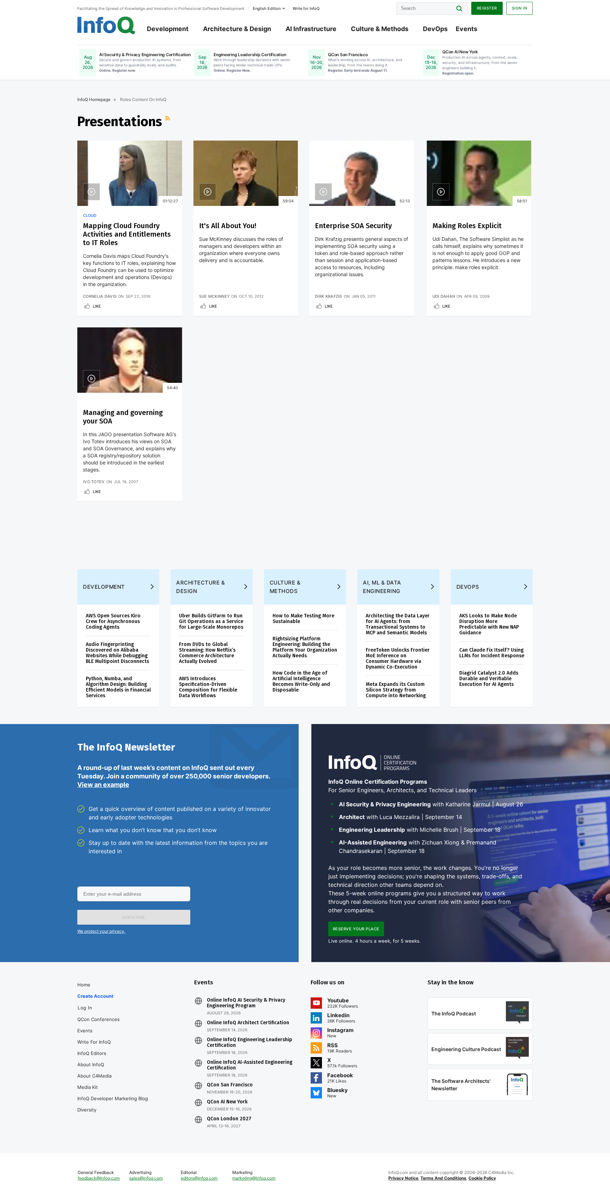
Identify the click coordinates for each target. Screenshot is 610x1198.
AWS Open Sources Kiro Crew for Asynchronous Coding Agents (113, 621)
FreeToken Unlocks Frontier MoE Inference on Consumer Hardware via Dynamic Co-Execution (398, 658)
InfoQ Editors (91, 1053)
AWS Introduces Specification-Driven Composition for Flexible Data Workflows (208, 687)
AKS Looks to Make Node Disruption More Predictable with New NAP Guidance (489, 624)
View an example (103, 784)
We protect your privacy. (101, 931)
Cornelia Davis (99, 296)
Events (466, 28)
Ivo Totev (94, 481)
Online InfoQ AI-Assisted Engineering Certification (249, 1065)
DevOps (435, 28)
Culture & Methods (379, 28)
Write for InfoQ (94, 1042)
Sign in (519, 8)
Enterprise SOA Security (353, 225)
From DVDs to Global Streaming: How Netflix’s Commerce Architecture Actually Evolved (207, 652)
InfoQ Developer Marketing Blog (112, 1098)
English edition (267, 8)
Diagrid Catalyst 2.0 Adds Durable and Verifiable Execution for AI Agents (488, 678)
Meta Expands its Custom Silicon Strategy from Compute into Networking (396, 690)
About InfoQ (90, 1064)
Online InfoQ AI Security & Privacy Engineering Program (246, 1003)
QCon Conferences (98, 1019)
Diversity (86, 1110)
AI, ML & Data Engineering (382, 586)
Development (168, 28)
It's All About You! (227, 225)
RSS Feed (168, 121)
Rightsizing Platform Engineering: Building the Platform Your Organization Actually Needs (305, 647)
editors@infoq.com (199, 1178)
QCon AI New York (227, 1102)
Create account (95, 996)
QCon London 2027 (229, 1119)
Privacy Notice (403, 1178)
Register (487, 8)
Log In (85, 1007)
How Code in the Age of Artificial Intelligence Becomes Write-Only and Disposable (301, 681)
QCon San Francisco (230, 1085)
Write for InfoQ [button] (306, 8)
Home (83, 985)
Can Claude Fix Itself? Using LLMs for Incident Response (491, 653)
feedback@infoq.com (99, 1178)
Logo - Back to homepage (106, 25)
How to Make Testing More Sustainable (303, 618)
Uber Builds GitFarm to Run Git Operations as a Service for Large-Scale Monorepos (211, 621)
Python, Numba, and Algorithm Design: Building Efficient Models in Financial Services (118, 687)
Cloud (89, 215)
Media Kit (87, 1087)
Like (97, 306)
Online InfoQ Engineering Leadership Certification (249, 1042)
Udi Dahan (443, 296)
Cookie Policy (482, 1178)
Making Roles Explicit (467, 225)
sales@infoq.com (146, 1178)
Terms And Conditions (443, 1178)
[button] (133, 917)
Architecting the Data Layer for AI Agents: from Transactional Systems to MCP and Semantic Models (398, 624)
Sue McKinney (214, 296)
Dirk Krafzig (328, 296)
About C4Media (94, 1076)
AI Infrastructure (311, 28)
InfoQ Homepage (93, 99)
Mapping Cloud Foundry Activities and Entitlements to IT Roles (127, 234)
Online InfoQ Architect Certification (248, 1023)
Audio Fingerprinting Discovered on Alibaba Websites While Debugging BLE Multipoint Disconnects (117, 652)
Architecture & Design (237, 28)
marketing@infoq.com (253, 1178)
